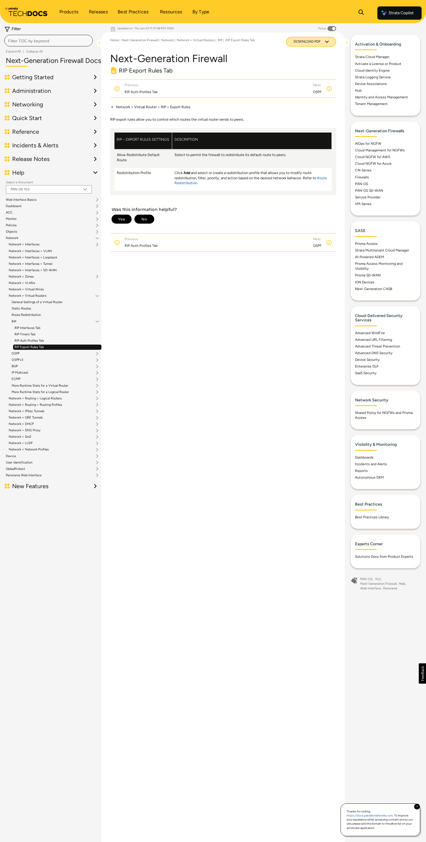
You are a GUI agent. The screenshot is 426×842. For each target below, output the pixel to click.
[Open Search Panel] (361, 13)
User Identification (19, 462)
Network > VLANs (22, 283)
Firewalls (362, 177)
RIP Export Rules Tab (29, 347)
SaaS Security (365, 373)
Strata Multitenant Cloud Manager (382, 250)
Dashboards (364, 457)
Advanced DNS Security (373, 353)
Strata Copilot (401, 12)
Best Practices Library (372, 517)
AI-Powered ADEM (369, 257)
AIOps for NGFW (368, 144)
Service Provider (368, 197)
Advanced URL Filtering (373, 340)
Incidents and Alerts (371, 464)
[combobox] (48, 40)
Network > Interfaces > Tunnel (30, 264)
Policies (11, 225)
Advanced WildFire (370, 333)
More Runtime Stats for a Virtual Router (40, 385)
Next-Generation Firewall (140, 40)
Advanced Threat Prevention (377, 346)
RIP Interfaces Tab (27, 328)
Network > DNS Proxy (25, 430)
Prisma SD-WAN (368, 275)
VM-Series (363, 204)
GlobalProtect (15, 469)
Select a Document (19, 182)
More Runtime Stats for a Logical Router (40, 392)
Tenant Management (371, 104)
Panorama (390, 588)
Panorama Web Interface (23, 475)
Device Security (367, 360)
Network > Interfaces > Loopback (33, 257)
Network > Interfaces (24, 244)
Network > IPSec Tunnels (26, 411)
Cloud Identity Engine (372, 70)
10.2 (378, 579)
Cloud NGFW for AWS (372, 157)
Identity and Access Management (381, 97)
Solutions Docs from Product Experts (384, 557)
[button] (422, 673)
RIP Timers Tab (24, 334)
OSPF (16, 353)
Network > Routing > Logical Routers (35, 398)
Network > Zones (21, 276)
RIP (14, 321)
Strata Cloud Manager (372, 57)
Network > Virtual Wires (26, 289)
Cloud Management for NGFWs (380, 150)
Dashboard (13, 206)
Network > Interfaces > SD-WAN (33, 270)
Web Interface (370, 588)
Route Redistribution (26, 315)
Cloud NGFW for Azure (373, 164)
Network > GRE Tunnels (26, 417)
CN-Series (363, 170)
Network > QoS (20, 437)
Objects (11, 231)
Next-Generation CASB (373, 289)
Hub (358, 90)
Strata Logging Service (373, 77)
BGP (15, 366)
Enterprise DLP (366, 366)
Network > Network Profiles (29, 449)
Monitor (11, 219)
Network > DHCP (21, 424)
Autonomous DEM (369, 477)
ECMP (16, 379)
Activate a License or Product (378, 64)
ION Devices (364, 282)
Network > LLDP (20, 443)
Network (12, 238)
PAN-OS (361, 184)
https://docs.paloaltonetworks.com (370, 815)
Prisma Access (366, 244)
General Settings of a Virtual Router (37, 302)
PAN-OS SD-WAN (369, 191)
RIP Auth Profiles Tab (29, 341)
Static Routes (21, 308)
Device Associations (371, 84)
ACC (9, 212)
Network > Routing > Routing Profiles (35, 405)
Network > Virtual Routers (27, 296)
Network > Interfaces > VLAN (30, 251)
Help (402, 584)
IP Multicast (20, 372)
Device (11, 456)
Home (114, 40)
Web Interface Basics (21, 200)
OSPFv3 (17, 360)
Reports (361, 471)
